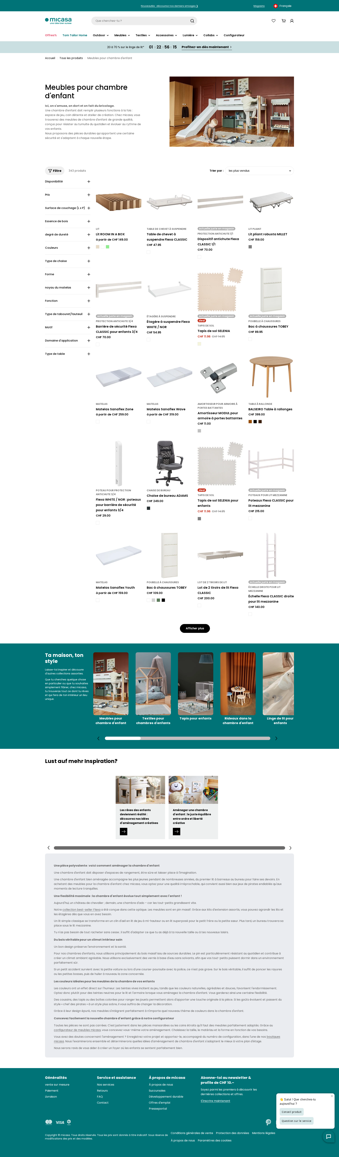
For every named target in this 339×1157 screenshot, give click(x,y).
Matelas (102, 404)
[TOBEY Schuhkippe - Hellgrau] (153, 600)
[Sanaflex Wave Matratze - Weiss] (148, 421)
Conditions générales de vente (192, 1133)
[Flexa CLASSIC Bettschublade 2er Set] (220, 555)
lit (97, 229)
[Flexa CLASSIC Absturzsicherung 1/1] (220, 202)
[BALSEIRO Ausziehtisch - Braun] (250, 421)
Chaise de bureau (158, 490)
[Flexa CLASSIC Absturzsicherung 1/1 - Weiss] (199, 257)
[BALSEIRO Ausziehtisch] (271, 377)
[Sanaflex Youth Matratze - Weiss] (97, 600)
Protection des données (232, 1133)
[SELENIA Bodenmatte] (220, 289)
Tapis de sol (206, 325)
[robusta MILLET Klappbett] (271, 202)
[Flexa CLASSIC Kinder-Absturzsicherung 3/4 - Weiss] (97, 344)
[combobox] (283, 6)
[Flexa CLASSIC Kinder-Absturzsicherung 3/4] (118, 289)
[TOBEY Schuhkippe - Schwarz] (163, 600)
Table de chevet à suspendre (166, 229)
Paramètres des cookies (214, 1140)
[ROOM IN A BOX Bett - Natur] (97, 247)
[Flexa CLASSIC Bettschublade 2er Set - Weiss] (199, 605)
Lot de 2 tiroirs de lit (212, 582)
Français (285, 6)
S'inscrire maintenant (215, 1101)
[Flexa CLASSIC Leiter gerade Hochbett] (271, 555)
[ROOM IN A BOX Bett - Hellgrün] (107, 247)
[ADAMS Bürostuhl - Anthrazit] (148, 508)
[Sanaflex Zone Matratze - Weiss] (97, 421)
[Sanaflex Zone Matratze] (118, 377)
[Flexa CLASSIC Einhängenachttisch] (169, 202)
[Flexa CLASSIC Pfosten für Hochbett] (271, 463)
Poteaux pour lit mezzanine (267, 495)
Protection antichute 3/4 (114, 321)
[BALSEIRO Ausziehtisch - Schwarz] (255, 421)
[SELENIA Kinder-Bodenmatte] (220, 463)
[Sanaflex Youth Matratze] (118, 555)
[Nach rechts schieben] (276, 738)
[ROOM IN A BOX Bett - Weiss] (102, 247)
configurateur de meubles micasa (77, 1030)
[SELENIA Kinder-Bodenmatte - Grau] (199, 518)
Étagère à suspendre (161, 316)
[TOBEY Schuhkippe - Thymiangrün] (158, 600)
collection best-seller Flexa (81, 910)
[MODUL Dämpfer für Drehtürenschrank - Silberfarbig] (199, 431)
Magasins (259, 6)
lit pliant (254, 229)
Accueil (50, 58)
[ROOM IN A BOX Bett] (118, 202)
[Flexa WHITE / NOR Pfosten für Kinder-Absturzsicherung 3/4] (118, 463)
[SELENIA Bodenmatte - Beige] (199, 344)
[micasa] (58, 21)
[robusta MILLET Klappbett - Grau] (250, 247)
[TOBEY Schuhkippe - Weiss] (250, 339)
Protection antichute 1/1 (215, 233)
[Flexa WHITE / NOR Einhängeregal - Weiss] (148, 339)
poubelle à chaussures (264, 321)
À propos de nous (183, 1140)
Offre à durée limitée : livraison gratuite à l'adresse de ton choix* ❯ (169, 6)
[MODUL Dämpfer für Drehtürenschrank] (220, 377)
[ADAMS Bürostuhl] (169, 463)
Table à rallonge (260, 404)
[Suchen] (192, 21)
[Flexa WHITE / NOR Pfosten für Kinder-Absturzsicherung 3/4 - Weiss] (97, 522)
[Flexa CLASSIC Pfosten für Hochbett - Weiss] (250, 518)
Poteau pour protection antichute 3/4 (113, 492)
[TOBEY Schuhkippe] (271, 289)
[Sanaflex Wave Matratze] (169, 377)
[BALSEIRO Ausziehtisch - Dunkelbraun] (260, 421)
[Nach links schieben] (98, 738)
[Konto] (292, 21)
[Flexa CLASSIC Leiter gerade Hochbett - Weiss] (250, 614)
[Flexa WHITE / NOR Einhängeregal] (169, 289)
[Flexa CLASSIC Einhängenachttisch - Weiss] (148, 252)
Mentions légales (263, 1133)
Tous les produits (71, 58)
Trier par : (217, 171)
